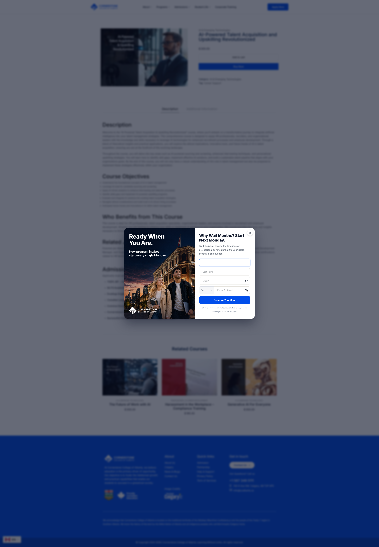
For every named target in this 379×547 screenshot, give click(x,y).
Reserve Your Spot (225, 300)
